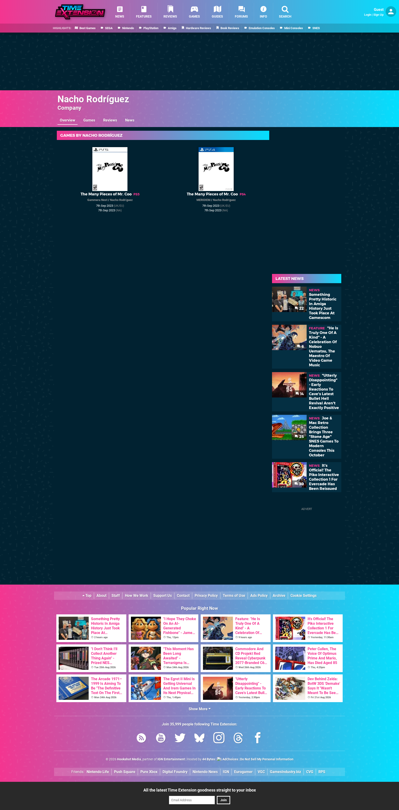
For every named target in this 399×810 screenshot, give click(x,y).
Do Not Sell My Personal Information (266, 759)
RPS (321, 772)
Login (367, 14)
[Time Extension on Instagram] (218, 738)
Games (89, 120)
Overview (67, 120)
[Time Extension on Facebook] (257, 738)
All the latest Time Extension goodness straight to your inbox (199, 790)
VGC (261, 772)
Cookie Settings (303, 595)
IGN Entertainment (171, 759)
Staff (116, 595)
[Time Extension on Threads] (238, 738)
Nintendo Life (98, 772)
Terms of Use (234, 595)
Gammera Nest (97, 200)
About (101, 595)
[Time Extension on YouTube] (160, 738)
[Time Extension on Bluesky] (199, 738)
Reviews (110, 120)
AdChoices (230, 759)
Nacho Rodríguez (93, 99)
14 (301, 394)
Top (88, 595)
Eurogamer (243, 772)
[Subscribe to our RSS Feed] (141, 738)
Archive (279, 595)
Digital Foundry (175, 772)
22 (301, 308)
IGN (226, 772)
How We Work (136, 595)
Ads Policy (259, 595)
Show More (199, 709)
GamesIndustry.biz (285, 772)
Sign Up (378, 14)
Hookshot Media (129, 759)
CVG (309, 772)
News (129, 120)
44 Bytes (208, 759)
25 (301, 436)
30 (301, 484)
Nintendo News (205, 772)
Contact (183, 595)
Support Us (162, 595)
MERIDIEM (203, 200)
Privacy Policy (206, 595)
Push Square (124, 772)
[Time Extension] (80, 11)
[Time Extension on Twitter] (180, 738)
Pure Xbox (148, 772)
